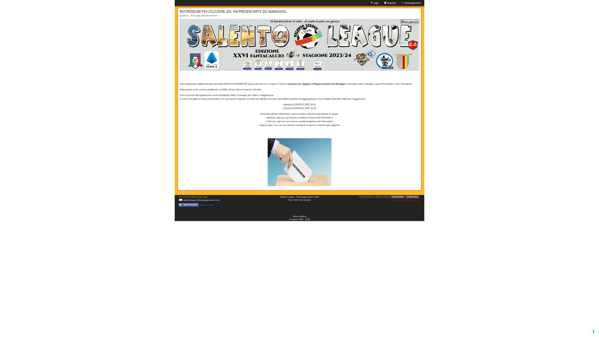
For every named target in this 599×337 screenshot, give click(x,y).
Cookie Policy (412, 197)
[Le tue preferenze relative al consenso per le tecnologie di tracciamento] (594, 332)
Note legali (202, 197)
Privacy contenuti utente (378, 197)
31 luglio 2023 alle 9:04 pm (205, 16)
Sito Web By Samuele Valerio (405, 200)
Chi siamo (183, 197)
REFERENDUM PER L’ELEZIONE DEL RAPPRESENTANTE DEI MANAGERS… (234, 11)
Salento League (206, 205)
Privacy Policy (397, 197)
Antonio (185, 16)
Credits (193, 197)
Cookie (362, 197)
